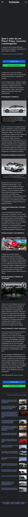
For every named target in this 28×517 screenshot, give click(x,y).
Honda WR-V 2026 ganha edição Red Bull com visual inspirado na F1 (9, 465)
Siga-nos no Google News (14, 65)
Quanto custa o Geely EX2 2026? (9, 475)
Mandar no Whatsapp (14, 386)
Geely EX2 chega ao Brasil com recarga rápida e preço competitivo (9, 489)
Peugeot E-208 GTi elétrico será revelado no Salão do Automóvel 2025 (9, 440)
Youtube (22, 503)
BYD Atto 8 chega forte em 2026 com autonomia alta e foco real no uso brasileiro (9, 401)
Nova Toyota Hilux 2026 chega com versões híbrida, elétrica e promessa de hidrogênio (10, 421)
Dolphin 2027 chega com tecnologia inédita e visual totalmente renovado (7, 483)
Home (8, 394)
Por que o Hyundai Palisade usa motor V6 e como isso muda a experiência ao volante (9, 407)
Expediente (17, 502)
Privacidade (21, 394)
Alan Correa (10, 54)
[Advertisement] (14, 21)
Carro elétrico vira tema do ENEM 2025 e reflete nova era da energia (9, 452)
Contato (25, 394)
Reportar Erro (15, 394)
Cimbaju (20, 375)
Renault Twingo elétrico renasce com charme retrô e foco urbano (9, 470)
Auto (16, 54)
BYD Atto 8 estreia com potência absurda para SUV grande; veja (9, 434)
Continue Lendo (14, 61)
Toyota (15, 375)
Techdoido (7, 502)
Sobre (11, 394)
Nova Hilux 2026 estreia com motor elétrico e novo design (9, 446)
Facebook (17, 503)
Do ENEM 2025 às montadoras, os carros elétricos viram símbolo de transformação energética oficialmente (9, 428)
